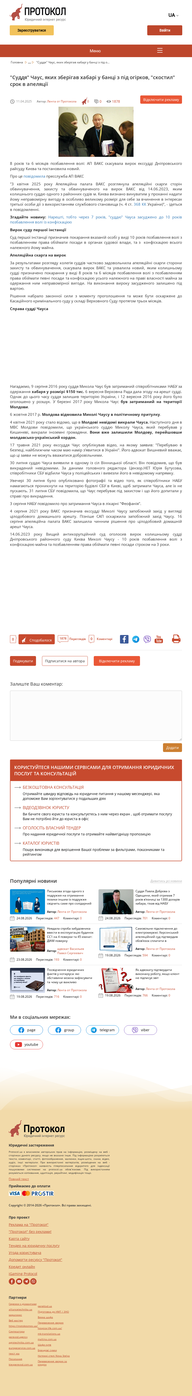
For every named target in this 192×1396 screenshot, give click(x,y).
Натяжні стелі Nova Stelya (54, 1355)
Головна (17, 62)
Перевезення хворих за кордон (52, 1363)
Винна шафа (45, 1317)
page (31, 1030)
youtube (31, 1044)
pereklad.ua (45, 1306)
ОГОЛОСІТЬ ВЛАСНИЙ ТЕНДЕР (52, 828)
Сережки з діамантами (22, 1304)
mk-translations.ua (49, 1333)
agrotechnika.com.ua (21, 1342)
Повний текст (19, 1179)
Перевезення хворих (51, 1322)
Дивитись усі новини (166, 881)
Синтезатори (16, 1331)
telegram (107, 1030)
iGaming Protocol (23, 1273)
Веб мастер (16, 1320)
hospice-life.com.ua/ (50, 1328)
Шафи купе (44, 1344)
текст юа (14, 1353)
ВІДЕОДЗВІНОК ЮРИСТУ (46, 807)
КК (144, 204)
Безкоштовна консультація (53, 787)
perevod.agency (18, 1337)
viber (145, 1030)
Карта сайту (19, 1238)
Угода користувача (25, 1252)
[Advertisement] (96, 349)
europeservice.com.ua (22, 1348)
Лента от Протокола (61, 101)
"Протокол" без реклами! (30, 1231)
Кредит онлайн (22, 1266)
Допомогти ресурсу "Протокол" (35, 1259)
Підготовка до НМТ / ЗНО (53, 1311)
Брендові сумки (47, 1350)
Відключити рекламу (161, 99)
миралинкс (15, 1315)
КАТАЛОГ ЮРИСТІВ (41, 843)
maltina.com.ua (47, 1339)
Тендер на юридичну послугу (34, 1245)
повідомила (34, 176)
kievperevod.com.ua (21, 1364)
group (69, 1030)
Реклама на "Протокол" (28, 1224)
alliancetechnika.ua (20, 1309)
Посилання (15, 1359)
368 (137, 204)
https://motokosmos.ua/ (23, 1326)
